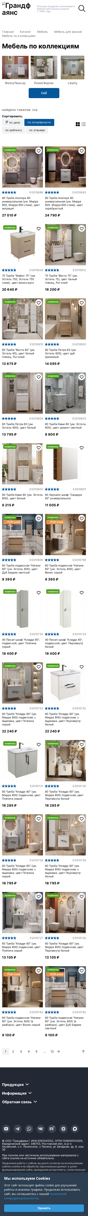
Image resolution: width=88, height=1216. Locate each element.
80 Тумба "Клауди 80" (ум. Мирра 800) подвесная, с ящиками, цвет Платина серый (19, 719)
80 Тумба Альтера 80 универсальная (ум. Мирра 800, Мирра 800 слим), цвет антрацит (21, 203)
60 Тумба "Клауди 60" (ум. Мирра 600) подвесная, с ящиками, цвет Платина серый (19, 871)
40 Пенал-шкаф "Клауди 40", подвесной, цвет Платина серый (21, 643)
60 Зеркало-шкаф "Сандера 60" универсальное (63, 496)
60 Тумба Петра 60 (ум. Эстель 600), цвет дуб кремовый (61, 353)
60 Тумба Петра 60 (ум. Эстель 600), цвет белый (19, 425)
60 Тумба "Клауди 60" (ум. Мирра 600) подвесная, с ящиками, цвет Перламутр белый (63, 871)
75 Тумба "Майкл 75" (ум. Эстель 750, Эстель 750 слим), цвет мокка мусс (19, 279)
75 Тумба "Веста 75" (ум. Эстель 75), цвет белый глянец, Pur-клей (61, 279)
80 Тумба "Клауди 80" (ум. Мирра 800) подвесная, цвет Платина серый (21, 795)
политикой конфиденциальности (35, 1196)
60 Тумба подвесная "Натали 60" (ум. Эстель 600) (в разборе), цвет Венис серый (21, 1021)
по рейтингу (13, 130)
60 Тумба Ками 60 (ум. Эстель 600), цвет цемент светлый (65, 425)
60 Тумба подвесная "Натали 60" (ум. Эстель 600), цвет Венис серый (64, 569)
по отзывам (37, 130)
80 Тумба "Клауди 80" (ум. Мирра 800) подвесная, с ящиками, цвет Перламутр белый (63, 719)
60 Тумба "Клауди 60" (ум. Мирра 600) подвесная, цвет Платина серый (21, 947)
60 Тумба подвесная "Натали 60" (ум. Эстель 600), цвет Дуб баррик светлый (21, 569)
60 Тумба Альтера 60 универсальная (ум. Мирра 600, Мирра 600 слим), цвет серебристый (64, 203)
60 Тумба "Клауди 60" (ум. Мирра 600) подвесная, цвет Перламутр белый (64, 947)
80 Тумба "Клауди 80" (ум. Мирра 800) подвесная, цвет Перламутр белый (64, 795)
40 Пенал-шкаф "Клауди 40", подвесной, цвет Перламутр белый (64, 643)
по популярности (39, 122)
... (44, 1051)
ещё (44, 93)
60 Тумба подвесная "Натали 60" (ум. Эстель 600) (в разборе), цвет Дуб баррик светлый (64, 1023)
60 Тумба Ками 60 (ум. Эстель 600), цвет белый (22, 496)
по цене (14, 122)
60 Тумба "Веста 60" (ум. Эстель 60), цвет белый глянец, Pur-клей (18, 353)
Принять (44, 1208)
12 (52, 1051)
